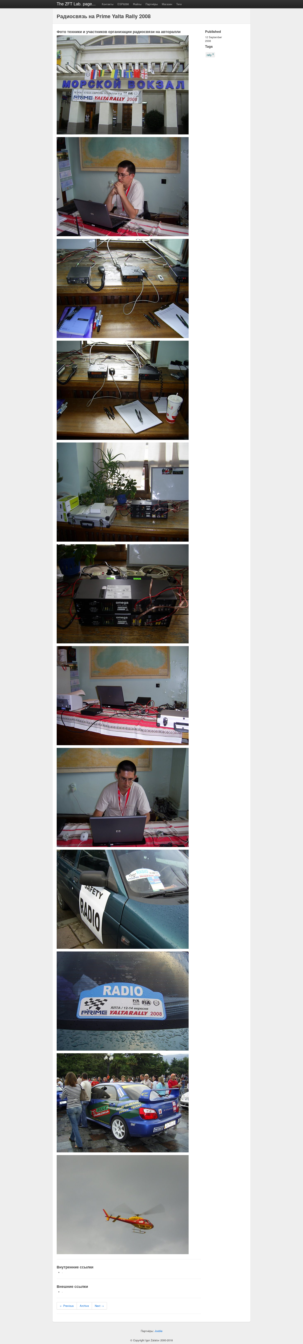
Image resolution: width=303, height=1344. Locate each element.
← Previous (67, 1306)
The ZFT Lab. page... (76, 4)
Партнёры (152, 4)
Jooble (158, 1331)
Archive (84, 1306)
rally (210, 54)
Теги (179, 4)
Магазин (167, 4)
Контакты (107, 4)
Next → (99, 1306)
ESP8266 (123, 4)
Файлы (137, 4)
